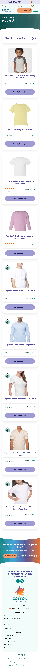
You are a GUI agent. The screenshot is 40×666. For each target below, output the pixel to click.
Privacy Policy (33, 659)
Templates (7, 638)
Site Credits (6, 659)
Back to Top (19, 655)
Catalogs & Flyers (10, 635)
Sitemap (12, 662)
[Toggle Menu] (35, 10)
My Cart (22, 6)
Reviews (6, 648)
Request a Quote (26, 556)
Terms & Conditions (24, 662)
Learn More (27, 2)
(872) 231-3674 (21, 605)
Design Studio (24, 10)
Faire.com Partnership (20, 659)
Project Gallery (9, 645)
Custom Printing (9, 641)
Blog (5, 615)
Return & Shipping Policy (12, 619)
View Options (18, 92)
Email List (7, 622)
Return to (9, 17)
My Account (8, 6)
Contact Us (9, 556)
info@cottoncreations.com (20, 608)
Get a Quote (8, 625)
